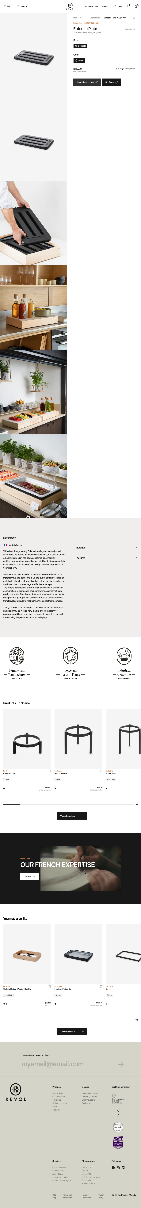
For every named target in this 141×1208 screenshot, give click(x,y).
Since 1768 (86, 1174)
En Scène (77, 23)
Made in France (88, 1183)
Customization (58, 1170)
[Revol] (16, 1092)
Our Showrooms (59, 1167)
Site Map (54, 1196)
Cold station (95, 18)
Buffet (54, 1106)
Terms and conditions (67, 1196)
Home (76, 18)
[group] (27, 754)
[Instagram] (118, 1167)
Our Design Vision (89, 1096)
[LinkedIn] (123, 1167)
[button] (118, 6)
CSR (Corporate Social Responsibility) (91, 1178)
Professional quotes (85, 82)
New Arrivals (57, 1093)
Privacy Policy (101, 1196)
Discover (28, 876)
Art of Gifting (57, 1174)
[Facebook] (113, 1167)
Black (80, 60)
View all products (67, 816)
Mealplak (56, 1110)
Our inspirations (88, 1103)
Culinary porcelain (59, 1103)
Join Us (85, 1170)
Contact (105, 6)
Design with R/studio (92, 22)
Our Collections (58, 1096)
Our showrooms (91, 6)
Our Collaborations (90, 1093)
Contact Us (86, 1167)
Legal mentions (87, 1196)
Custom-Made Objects (61, 1180)
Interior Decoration (60, 1177)
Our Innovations (88, 1100)
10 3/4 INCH (80, 46)
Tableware (56, 1100)
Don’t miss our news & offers (36, 1055)
